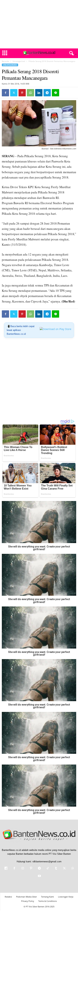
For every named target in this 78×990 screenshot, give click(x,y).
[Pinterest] (22, 92)
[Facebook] (5, 92)
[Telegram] (47, 92)
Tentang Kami (47, 896)
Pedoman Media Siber (26, 896)
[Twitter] (13, 92)
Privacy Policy (27, 901)
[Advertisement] (39, 24)
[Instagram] (23, 868)
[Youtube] (39, 876)
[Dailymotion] (6, 868)
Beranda (5, 61)
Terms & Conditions (47, 901)
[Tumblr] (56, 868)
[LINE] (55, 92)
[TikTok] (48, 868)
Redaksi (8, 896)
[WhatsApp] (30, 92)
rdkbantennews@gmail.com (46, 861)
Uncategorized (19, 61)
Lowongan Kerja (65, 896)
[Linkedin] (38, 92)
